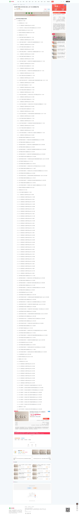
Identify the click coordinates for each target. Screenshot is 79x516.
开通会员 (68, 1)
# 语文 (18, 439)
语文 (18, 4)
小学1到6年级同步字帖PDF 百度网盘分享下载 (43, 477)
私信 (49, 9)
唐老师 (17, 8)
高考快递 (63, 87)
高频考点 (59, 80)
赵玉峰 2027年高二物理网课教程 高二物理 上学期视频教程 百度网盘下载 (64, 107)
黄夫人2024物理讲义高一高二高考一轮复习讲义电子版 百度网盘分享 (25, 477)
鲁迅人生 (63, 76)
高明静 (59, 92)
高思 (63, 93)
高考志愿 (55, 88)
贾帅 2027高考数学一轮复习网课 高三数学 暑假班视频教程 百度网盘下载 (64, 114)
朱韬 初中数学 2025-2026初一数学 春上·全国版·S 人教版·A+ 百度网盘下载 (61, 56)
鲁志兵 (55, 78)
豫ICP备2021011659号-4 (28, 511)
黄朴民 (55, 74)
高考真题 (63, 83)
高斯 (63, 92)
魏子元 (55, 79)
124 (23, 452)
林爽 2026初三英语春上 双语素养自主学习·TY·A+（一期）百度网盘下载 (61, 64)
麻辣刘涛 (55, 76)
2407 (19, 452)
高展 (54, 95)
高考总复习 (59, 87)
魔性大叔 (59, 78)
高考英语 (59, 83)
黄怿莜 (59, 74)
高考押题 (55, 87)
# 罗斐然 (30, 439)
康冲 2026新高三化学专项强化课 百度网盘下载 (60, 115)
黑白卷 (55, 72)
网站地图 (29, 506)
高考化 (59, 89)
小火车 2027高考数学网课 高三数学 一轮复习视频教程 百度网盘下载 (63, 112)
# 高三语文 (25, 439)
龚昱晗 (59, 70)
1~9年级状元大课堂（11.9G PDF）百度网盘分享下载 (43, 473)
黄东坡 (59, 75)
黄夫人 (63, 74)
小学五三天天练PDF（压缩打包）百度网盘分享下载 (25, 465)
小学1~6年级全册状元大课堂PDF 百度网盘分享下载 (25, 469)
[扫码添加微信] (77, 508)
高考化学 (55, 89)
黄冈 (54, 75)
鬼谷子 (63, 79)
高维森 (59, 91)
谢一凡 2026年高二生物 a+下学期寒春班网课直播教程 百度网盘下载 (61, 53)
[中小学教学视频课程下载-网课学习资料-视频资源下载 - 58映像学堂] (12, 508)
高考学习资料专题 (18, 438)
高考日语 (63, 84)
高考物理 (59, 84)
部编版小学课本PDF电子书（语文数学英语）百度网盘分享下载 (25, 473)
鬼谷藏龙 (59, 79)
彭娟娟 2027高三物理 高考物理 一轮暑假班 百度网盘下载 (62, 110)
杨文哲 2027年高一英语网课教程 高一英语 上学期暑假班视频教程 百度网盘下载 (65, 105)
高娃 (59, 95)
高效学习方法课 (55, 93)
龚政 (63, 70)
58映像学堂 (15, 4)
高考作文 (63, 89)
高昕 (54, 92)
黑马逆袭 (63, 71)
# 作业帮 (22, 439)
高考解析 (55, 83)
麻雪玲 (63, 75)
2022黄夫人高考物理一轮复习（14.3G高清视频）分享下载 (43, 465)
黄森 (63, 72)
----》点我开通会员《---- (32, 15)
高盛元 (63, 91)
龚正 (54, 70)
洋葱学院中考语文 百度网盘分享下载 (42, 468)
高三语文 (21, 4)
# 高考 (15, 439)
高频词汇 (55, 80)
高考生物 (55, 84)
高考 (54, 91)
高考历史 (63, 88)
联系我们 (26, 506)
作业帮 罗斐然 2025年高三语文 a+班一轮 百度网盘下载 (26, 7)
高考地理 (59, 88)
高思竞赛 (59, 93)
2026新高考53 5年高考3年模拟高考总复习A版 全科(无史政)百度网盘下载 (61, 49)
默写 (59, 71)
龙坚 (54, 71)
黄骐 (59, 72)
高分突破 (63, 95)
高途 (63, 80)
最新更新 (33, 506)
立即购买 (46, 418)
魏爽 (63, 78)
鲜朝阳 (59, 76)
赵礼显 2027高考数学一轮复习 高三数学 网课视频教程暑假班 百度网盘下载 (61, 60)
